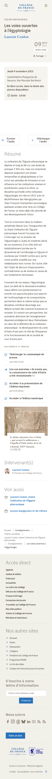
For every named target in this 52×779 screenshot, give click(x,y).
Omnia (12, 642)
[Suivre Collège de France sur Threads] (18, 722)
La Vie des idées (17, 664)
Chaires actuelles (12, 534)
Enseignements (15, 543)
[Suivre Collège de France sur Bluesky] (23, 722)
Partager (40, 56)
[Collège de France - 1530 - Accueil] (26, 8)
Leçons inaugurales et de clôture (28, 510)
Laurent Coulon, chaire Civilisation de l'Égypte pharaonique (22, 500)
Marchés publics (14, 609)
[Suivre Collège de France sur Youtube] (34, 722)
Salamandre (15, 647)
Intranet (13, 638)
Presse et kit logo (14, 596)
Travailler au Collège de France (21, 604)
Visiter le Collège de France (19, 613)
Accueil (7, 530)
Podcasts (10, 578)
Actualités (11, 583)
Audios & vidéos (13, 574)
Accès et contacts (17, 766)
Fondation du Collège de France (24, 655)
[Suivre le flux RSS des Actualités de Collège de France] (39, 722)
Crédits (12, 771)
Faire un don (15, 735)
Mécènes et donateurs (16, 617)
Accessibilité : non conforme (30, 771)
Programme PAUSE (18, 660)
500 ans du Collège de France (20, 591)
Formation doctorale (16, 600)
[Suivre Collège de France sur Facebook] (8, 722)
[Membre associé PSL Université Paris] (36, 751)
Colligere (14, 651)
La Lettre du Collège (15, 587)
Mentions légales (35, 766)
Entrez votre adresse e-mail (21, 693)
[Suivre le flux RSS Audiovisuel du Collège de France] (44, 722)
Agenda (9, 570)
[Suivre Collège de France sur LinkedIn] (29, 722)
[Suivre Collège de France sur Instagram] (13, 722)
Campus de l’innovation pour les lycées (27, 668)
